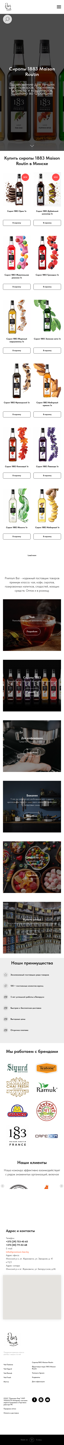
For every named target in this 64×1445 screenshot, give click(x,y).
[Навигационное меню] (59, 6)
